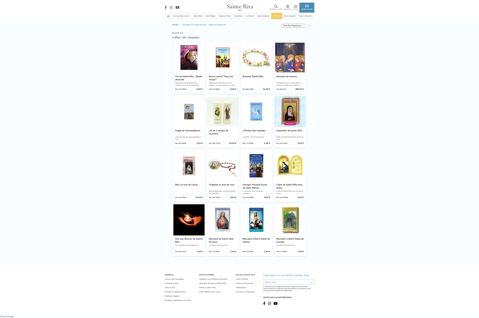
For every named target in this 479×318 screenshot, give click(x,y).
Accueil (175, 25)
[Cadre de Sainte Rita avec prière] (290, 165)
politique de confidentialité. (283, 291)
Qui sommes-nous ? (181, 16)
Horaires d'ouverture (244, 283)
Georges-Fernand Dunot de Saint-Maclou (255, 186)
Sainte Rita (197, 16)
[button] (294, 26)
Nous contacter (305, 16)
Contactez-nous (171, 283)
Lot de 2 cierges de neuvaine (218, 132)
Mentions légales (172, 296)
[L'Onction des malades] (256, 111)
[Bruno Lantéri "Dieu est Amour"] (222, 57)
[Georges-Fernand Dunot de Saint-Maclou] (256, 165)
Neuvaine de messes (286, 76)
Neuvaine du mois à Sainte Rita (212, 283)
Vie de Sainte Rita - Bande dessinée (188, 78)
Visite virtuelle (242, 279)
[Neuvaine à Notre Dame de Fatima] (256, 219)
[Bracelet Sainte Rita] (256, 57)
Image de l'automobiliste (187, 130)
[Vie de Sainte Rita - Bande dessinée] (189, 57)
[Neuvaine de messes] (290, 57)
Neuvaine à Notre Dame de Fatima (256, 240)
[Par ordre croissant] (309, 25)
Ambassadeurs (263, 16)
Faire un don (306, 9)
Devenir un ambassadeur (175, 291)
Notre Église (211, 16)
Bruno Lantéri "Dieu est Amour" (221, 78)
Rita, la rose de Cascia (186, 184)
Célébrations (241, 287)
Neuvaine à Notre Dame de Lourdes (290, 240)
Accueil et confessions (245, 291)
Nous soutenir (289, 16)
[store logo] (240, 8)
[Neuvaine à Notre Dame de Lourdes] (290, 219)
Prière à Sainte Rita (207, 287)
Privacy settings (7, 316)
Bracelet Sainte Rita (253, 76)
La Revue (250, 16)
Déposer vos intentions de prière (213, 279)
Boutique (276, 16)
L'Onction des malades (254, 130)
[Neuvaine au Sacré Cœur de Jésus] (222, 219)
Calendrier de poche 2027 (289, 130)
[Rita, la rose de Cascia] (189, 165)
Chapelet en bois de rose (221, 184)
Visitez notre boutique (174, 279)
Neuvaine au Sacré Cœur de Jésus (221, 240)
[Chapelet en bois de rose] (222, 165)
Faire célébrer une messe (210, 291)
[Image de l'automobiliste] (189, 111)
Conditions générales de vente (178, 300)
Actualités (238, 16)
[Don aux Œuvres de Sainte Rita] (189, 219)
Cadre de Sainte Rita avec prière (289, 186)
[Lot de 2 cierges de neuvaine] (222, 111)
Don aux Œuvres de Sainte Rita (189, 240)
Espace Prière (225, 16)
